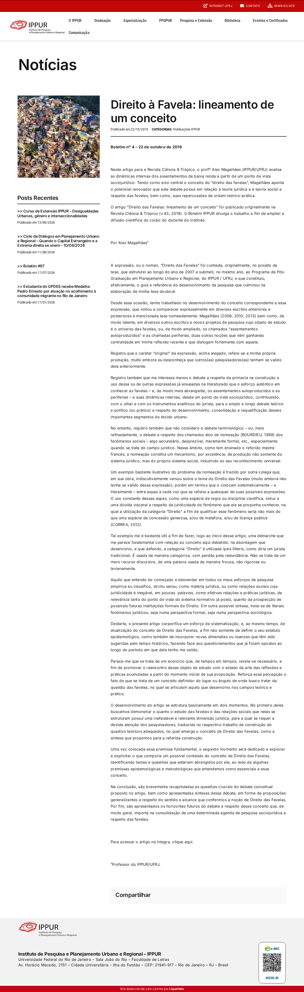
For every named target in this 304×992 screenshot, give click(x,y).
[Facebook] (201, 895)
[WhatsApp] (239, 895)
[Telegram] (247, 895)
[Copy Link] (278, 895)
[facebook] (20, 974)
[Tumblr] (255, 895)
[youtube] (18, 6)
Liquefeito (176, 989)
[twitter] (28, 974)
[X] (209, 895)
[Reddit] (224, 895)
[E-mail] (270, 895)
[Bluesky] (217, 895)
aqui (188, 841)
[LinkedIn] (232, 895)
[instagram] (10, 6)
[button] (291, 32)
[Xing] (262, 895)
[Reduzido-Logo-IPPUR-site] (37, 19)
